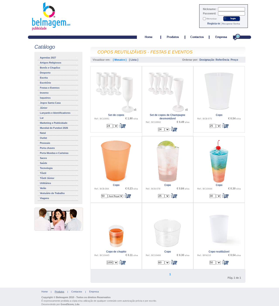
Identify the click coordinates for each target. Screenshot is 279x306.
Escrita (44, 77)
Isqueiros (45, 97)
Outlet (43, 138)
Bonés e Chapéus (50, 67)
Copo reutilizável (219, 251)
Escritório (45, 82)
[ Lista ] (133, 59)
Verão (43, 188)
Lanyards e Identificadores (55, 113)
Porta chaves (47, 148)
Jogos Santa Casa (50, 102)
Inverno (44, 92)
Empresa (94, 291)
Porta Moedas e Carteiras (54, 153)
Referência (222, 59)
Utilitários (45, 183)
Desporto (45, 72)
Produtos (59, 291)
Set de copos (116, 115)
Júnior (43, 108)
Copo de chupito (116, 251)
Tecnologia (46, 168)
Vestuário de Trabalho (52, 193)
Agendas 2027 (48, 57)
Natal (43, 133)
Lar (42, 118)
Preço (234, 59)
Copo (219, 115)
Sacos (43, 158)
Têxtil (43, 173)
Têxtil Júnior (47, 178)
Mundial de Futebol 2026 (54, 128)
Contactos (76, 291)
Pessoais (45, 143)
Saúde (43, 163)
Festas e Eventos (50, 87)
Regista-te (213, 23)
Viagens (44, 198)
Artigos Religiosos (50, 62)
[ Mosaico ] (119, 59)
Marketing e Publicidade (53, 123)
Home (44, 291)
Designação (206, 59)
